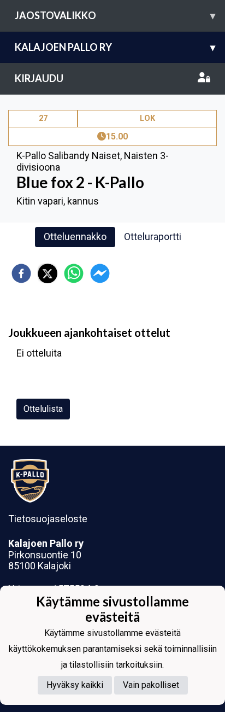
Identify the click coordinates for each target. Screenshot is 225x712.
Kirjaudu (39, 78)
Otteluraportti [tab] (152, 236)
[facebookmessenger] (100, 273)
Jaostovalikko (115, 15)
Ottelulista (43, 409)
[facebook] (21, 273)
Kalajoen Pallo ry (115, 47)
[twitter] (47, 273)
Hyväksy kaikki (74, 685)
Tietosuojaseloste (47, 518)
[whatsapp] (74, 273)
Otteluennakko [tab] (75, 236)
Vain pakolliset (151, 685)
